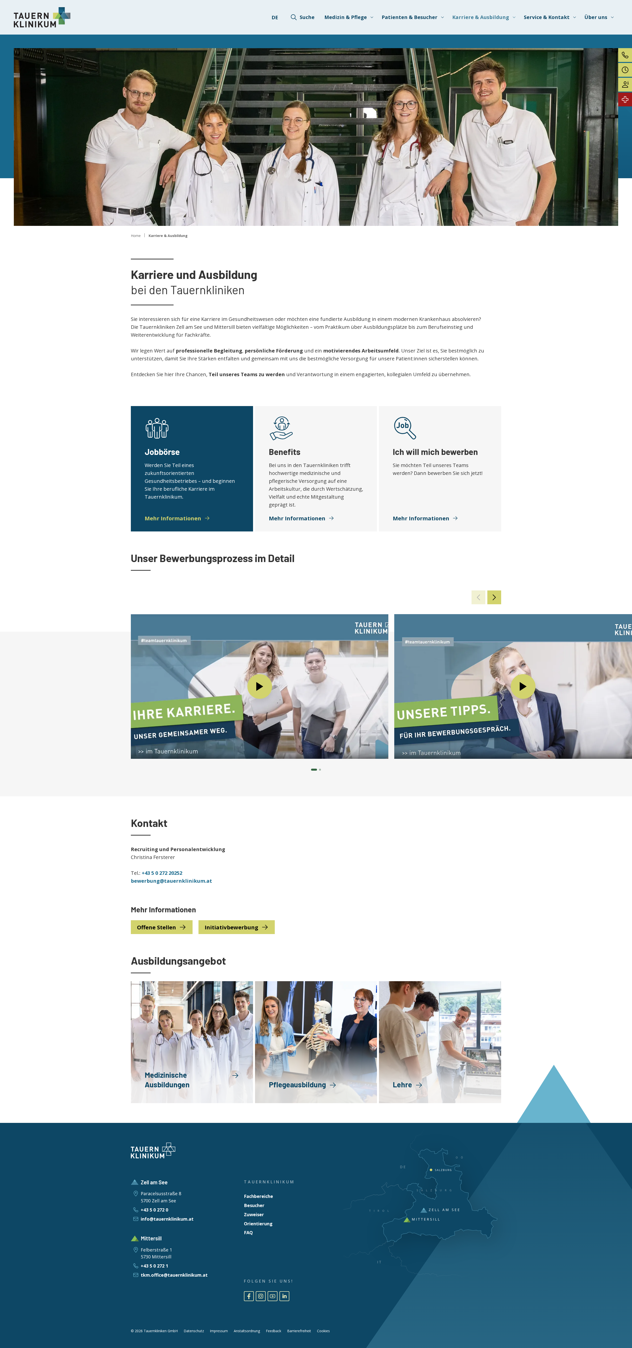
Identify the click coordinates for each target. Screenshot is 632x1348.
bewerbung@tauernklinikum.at (171, 881)
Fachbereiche (258, 1196)
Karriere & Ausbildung (168, 235)
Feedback (273, 1330)
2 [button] (320, 770)
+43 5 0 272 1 (154, 1266)
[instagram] (261, 1296)
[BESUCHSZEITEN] (625, 70)
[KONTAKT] (625, 55)
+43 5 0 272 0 (154, 1210)
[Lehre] (440, 1042)
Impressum (219, 1330)
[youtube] (272, 1296)
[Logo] (42, 17)
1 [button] (314, 770)
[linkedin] (284, 1296)
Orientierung (258, 1224)
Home (136, 235)
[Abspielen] (259, 686)
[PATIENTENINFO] (625, 85)
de (275, 17)
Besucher (254, 1205)
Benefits (284, 452)
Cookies (323, 1330)
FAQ (248, 1232)
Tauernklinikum (269, 1182)
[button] (494, 597)
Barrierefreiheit (299, 1330)
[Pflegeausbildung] (316, 1042)
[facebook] (249, 1296)
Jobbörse (162, 452)
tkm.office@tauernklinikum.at (174, 1275)
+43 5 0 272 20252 (162, 873)
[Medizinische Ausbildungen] (192, 1042)
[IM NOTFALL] (625, 99)
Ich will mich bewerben (435, 452)
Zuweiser (254, 1214)
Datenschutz (194, 1330)
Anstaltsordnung (247, 1330)
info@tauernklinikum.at (167, 1219)
